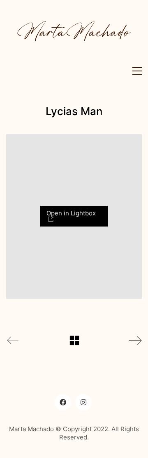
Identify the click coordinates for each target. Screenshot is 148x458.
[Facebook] (63, 402)
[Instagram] (83, 402)
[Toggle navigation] (135, 71)
